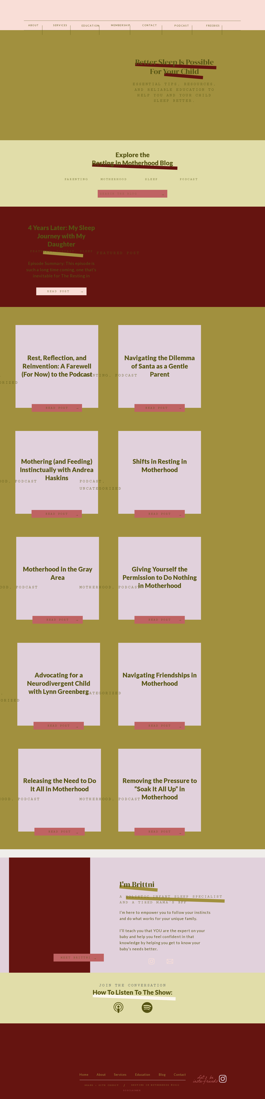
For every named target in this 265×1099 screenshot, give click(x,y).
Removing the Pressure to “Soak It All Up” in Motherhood (160, 789)
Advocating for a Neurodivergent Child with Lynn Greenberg (58, 683)
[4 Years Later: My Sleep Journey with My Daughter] (163, 257)
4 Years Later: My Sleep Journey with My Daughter (61, 236)
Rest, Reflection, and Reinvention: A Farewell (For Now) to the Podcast (57, 366)
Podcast (65, 251)
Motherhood (96, 587)
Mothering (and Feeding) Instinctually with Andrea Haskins (57, 469)
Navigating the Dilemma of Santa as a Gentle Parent (159, 366)
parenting (94, 375)
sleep (86, 251)
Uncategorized (101, 488)
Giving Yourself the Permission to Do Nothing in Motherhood (160, 577)
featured (40, 251)
